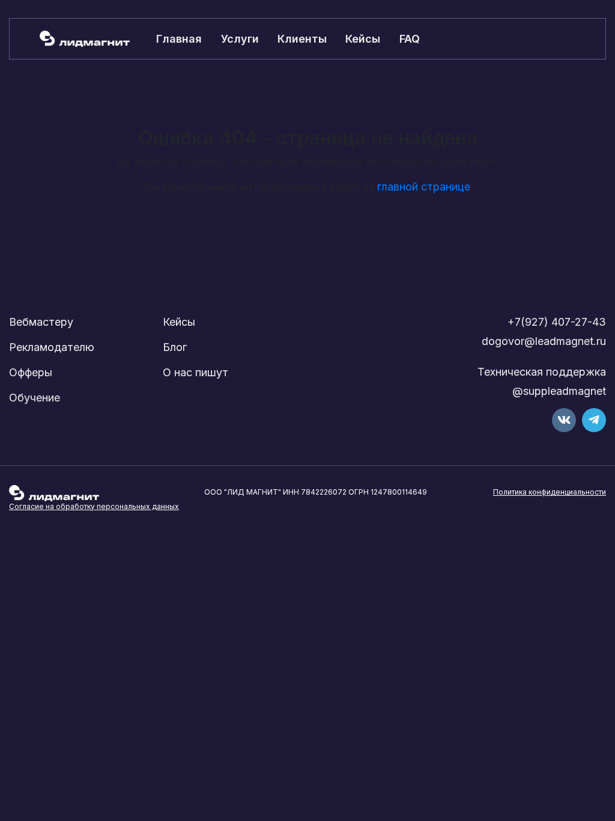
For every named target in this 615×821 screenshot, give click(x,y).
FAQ (409, 38)
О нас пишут (195, 372)
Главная (179, 38)
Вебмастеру (41, 322)
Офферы (30, 372)
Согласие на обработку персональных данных (94, 506)
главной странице (423, 186)
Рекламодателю (51, 347)
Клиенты (302, 38)
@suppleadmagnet (559, 391)
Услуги (240, 38)
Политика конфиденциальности (549, 491)
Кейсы (362, 38)
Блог (175, 347)
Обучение (34, 397)
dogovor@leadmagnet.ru (544, 341)
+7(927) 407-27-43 (556, 322)
